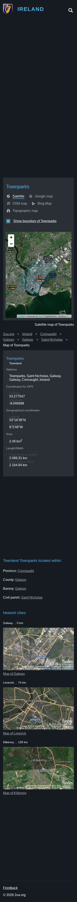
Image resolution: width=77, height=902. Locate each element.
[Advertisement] (38, 58)
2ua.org (8, 334)
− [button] (11, 244)
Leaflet (21, 316)
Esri (41, 316)
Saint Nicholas (52, 339)
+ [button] (11, 237)
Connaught (48, 334)
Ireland (27, 334)
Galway (8, 339)
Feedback (10, 888)
